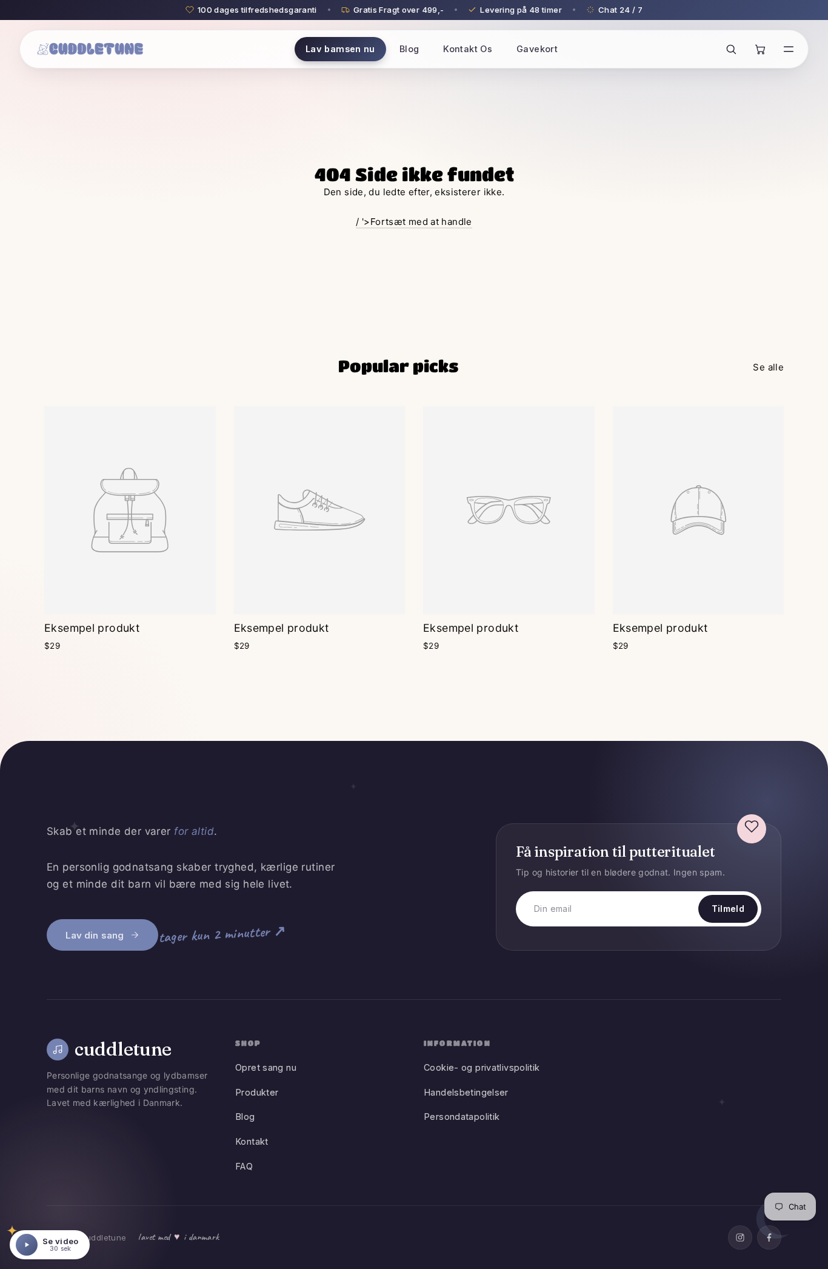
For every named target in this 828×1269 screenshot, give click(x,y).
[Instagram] (740, 1237)
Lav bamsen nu (340, 49)
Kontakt (252, 1141)
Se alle (768, 367)
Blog (409, 49)
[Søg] (731, 49)
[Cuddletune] (90, 49)
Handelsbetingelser (466, 1092)
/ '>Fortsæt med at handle (414, 221)
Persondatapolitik (461, 1116)
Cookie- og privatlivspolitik (482, 1067)
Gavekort (537, 49)
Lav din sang (94, 935)
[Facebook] (769, 1237)
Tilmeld (728, 908)
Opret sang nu (265, 1067)
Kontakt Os (467, 49)
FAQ (244, 1166)
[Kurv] (760, 49)
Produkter (256, 1092)
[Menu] (788, 49)
